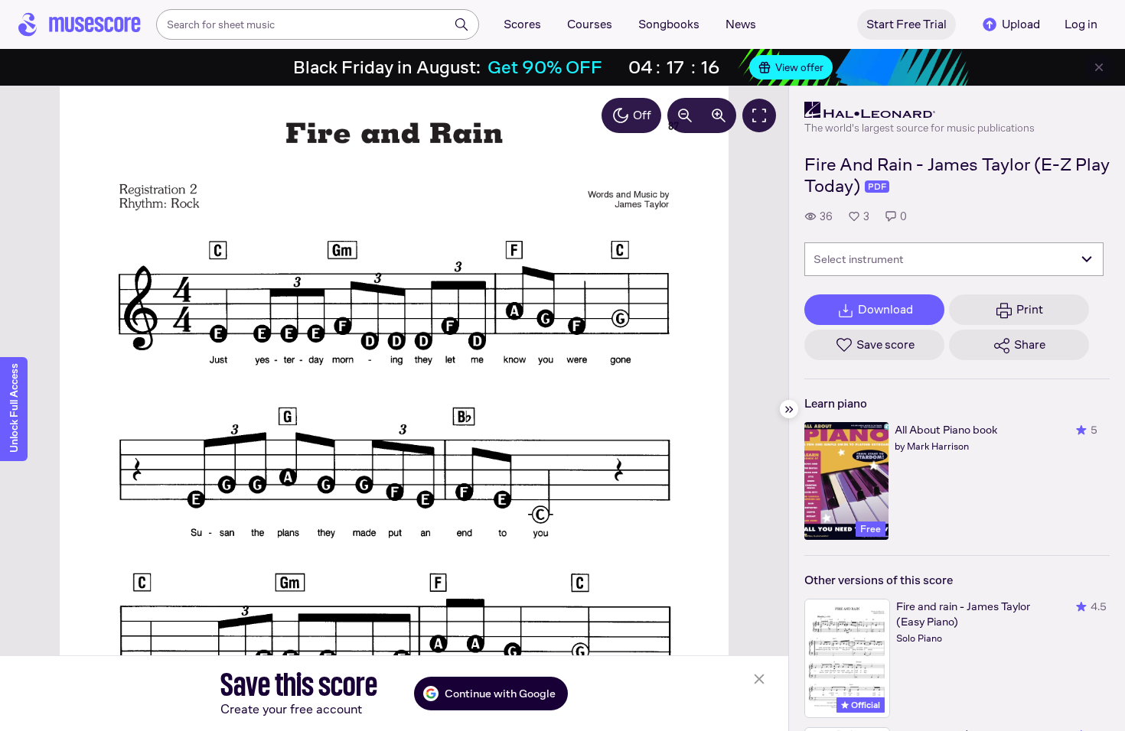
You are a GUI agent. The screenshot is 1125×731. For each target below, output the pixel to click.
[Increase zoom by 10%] (718, 115)
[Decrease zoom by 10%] (685, 115)
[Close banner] (1099, 67)
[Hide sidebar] (789, 409)
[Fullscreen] (759, 115)
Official (864, 705)
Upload (1021, 24)
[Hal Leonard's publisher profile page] (919, 110)
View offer (799, 67)
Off (642, 115)
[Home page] (79, 24)
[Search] (461, 24)
